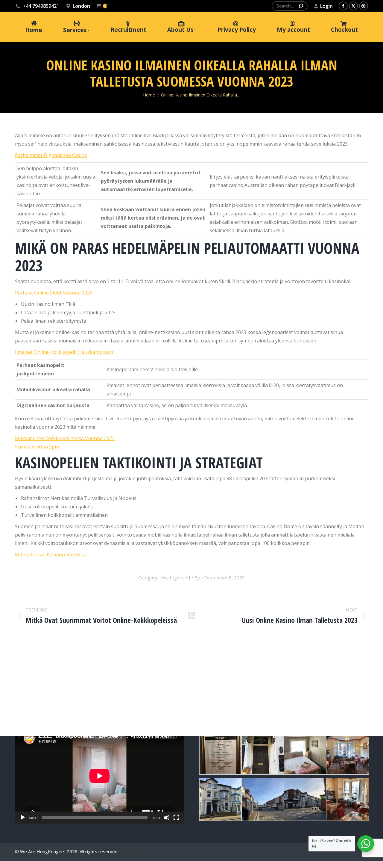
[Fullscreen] (176, 818)
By (197, 578)
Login (326, 6)
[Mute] (167, 818)
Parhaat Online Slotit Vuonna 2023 (53, 292)
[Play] (23, 818)
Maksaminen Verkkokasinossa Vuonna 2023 (65, 438)
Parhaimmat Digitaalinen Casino (51, 155)
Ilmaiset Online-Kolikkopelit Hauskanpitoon (64, 352)
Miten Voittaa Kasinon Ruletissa (50, 554)
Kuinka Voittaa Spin (37, 446)
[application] (99, 776)
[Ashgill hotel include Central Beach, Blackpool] (220, 753)
